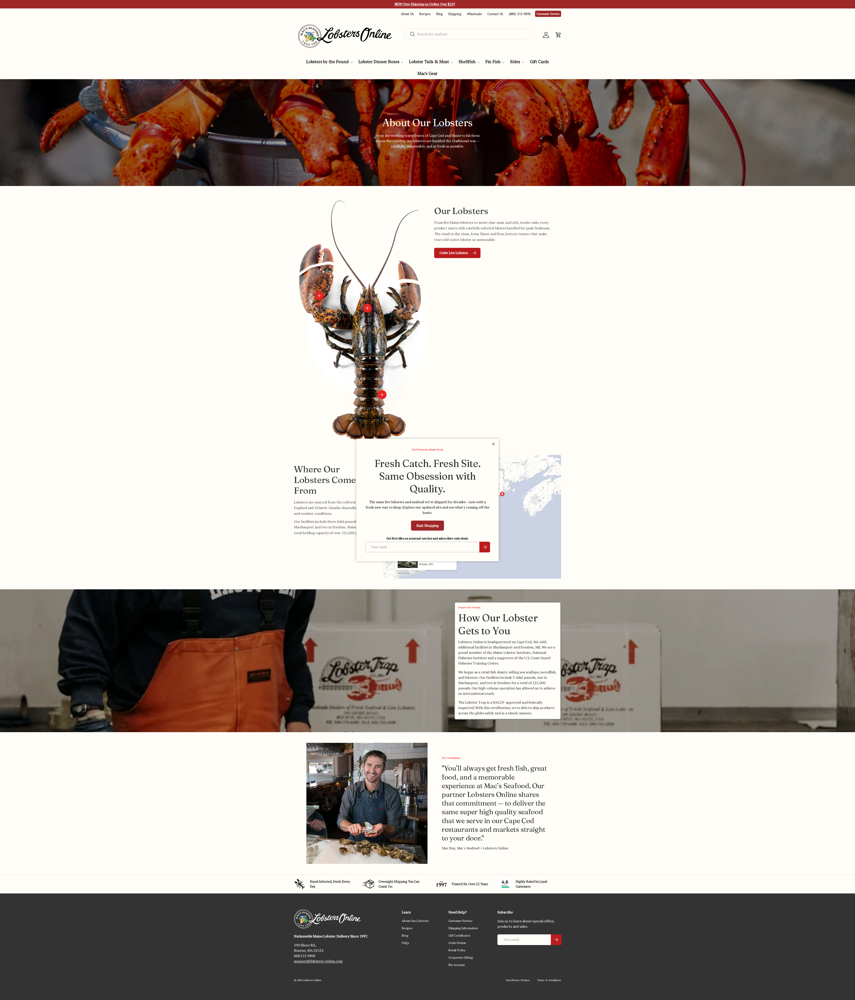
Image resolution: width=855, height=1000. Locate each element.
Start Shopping (427, 525)
